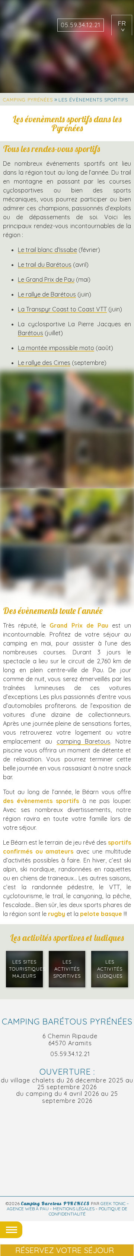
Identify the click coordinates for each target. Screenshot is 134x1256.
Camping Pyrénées (28, 100)
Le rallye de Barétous (47, 294)
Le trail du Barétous (44, 264)
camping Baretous (83, 741)
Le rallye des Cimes (44, 362)
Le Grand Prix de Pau (46, 279)
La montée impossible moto (56, 348)
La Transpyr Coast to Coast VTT (62, 309)
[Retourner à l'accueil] (21, 30)
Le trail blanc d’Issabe (47, 249)
